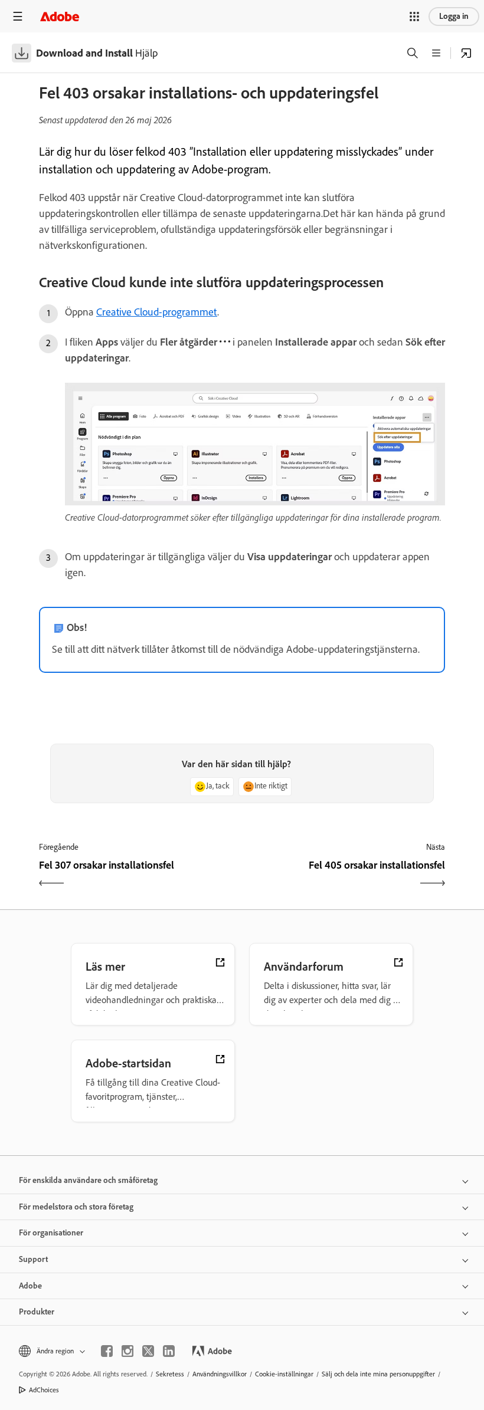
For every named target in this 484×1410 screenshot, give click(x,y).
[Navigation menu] (17, 16)
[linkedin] (169, 1351)
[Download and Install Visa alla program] (466, 53)
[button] (414, 16)
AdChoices (44, 1390)
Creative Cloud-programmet (156, 311)
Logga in (454, 16)
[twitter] (148, 1351)
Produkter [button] (36, 1312)
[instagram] (127, 1351)
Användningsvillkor (219, 1374)
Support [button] (33, 1259)
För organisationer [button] (51, 1233)
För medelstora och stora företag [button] (76, 1207)
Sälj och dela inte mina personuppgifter (378, 1374)
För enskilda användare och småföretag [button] (88, 1180)
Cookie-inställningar (284, 1374)
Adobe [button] (30, 1286)
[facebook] (107, 1351)
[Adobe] (59, 16)
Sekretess (170, 1374)
